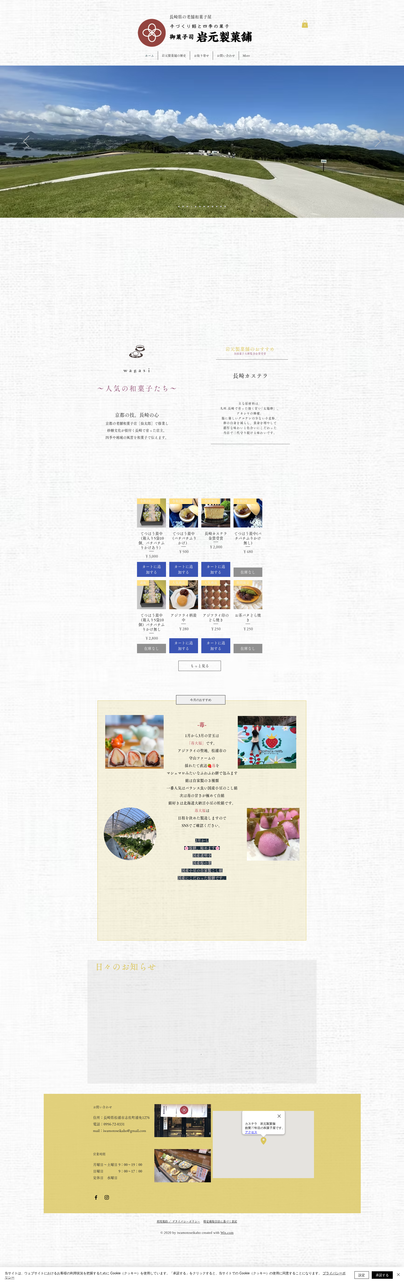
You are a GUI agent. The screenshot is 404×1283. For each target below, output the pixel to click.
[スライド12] (225, 206)
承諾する (382, 1274)
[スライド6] (191, 206)
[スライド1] (183, 206)
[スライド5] (187, 206)
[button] (305, 24)
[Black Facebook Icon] (96, 1197)
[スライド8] (200, 206)
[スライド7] (204, 206)
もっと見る (199, 666)
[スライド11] (221, 206)
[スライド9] (212, 206)
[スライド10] (216, 206)
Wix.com (227, 1233)
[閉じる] (398, 1275)
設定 (361, 1274)
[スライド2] (179, 206)
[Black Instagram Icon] (107, 1197)
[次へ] (378, 142)
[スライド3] (195, 206)
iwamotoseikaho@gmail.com (124, 1130)
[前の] (26, 142)
